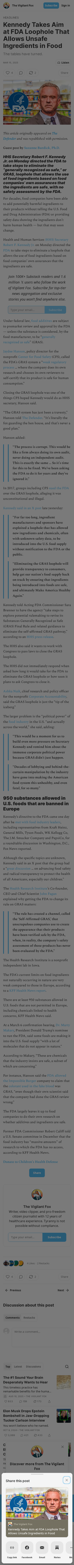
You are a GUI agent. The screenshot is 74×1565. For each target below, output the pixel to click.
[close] (67, 1480)
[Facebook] (27, 1547)
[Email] (42, 1547)
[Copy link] (12, 1547)
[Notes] (57, 1547)
